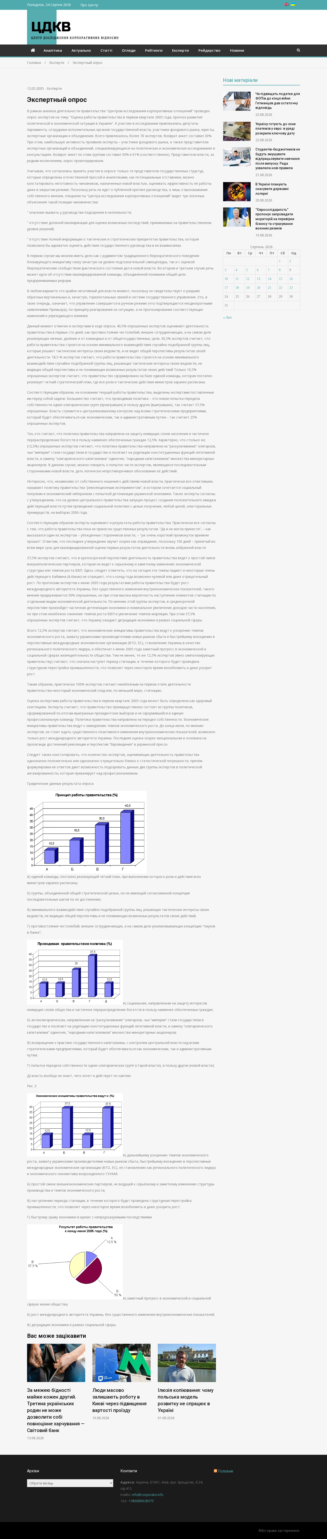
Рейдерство (209, 50)
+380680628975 (141, 1501)
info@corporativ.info (148, 1494)
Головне (225, 1471)
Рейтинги (154, 50)
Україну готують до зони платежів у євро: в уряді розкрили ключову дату (275, 128)
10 (226, 279)
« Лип (227, 317)
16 (291, 279)
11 (237, 279)
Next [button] (213, 1394)
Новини (237, 50)
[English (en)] (286, 4)
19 (247, 288)
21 (269, 288)
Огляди (128, 50)
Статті (106, 50)
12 (247, 279)
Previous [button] (30, 1394)
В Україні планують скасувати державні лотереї (272, 188)
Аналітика (53, 50)
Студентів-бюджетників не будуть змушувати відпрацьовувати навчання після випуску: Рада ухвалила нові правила (277, 158)
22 (280, 288)
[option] (56, 1392)
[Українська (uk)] (293, 4)
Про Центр (89, 5)
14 (269, 279)
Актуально (81, 50)
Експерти (180, 50)
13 (258, 279)
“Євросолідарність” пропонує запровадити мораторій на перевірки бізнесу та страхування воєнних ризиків (274, 219)
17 (226, 288)
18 (237, 288)
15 (280, 279)
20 (258, 288)
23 (291, 288)
